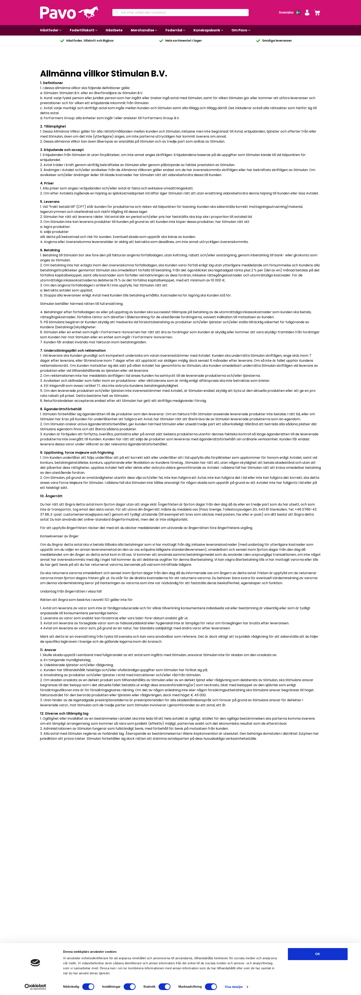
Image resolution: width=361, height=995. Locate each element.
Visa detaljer (234, 987)
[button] (307, 12)
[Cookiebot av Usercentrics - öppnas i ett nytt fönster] (35, 987)
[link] (317, 12)
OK (317, 954)
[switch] (130, 986)
